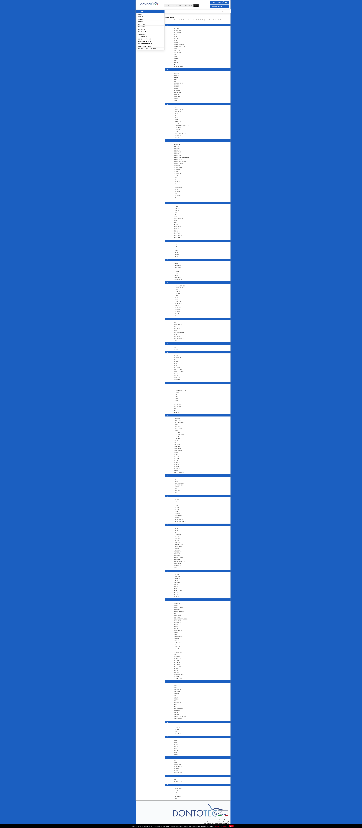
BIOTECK (176, 87)
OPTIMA (176, 509)
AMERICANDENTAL (179, 44)
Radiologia (141, 29)
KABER (176, 356)
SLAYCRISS (177, 642)
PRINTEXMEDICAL (179, 562)
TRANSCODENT (178, 709)
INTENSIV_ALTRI (179, 338)
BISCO (176, 89)
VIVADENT (177, 750)
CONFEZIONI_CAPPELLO (181, 125)
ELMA (175, 216)
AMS (175, 48)
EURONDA (177, 234)
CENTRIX (176, 119)
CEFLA (176, 117)
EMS (175, 220)
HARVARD (177, 294)
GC (175, 269)
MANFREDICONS (179, 423)
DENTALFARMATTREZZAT (181, 158)
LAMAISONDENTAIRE (180, 390)
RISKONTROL (178, 590)
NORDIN (176, 489)
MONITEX (177, 462)
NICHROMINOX (178, 485)
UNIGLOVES (177, 733)
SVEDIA (176, 672)
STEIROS (176, 660)
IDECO (176, 322)
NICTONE (176, 487)
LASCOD (176, 400)
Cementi (140, 17)
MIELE (176, 452)
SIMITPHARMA (178, 637)
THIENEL (176, 699)
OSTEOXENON (178, 519)
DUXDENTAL (177, 195)
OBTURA (176, 499)
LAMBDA (176, 392)
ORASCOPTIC (178, 515)
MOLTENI (176, 460)
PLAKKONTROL (178, 544)
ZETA (175, 792)
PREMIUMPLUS (178, 558)
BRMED (176, 101)
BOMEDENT (177, 93)
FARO (175, 246)
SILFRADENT (178, 631)
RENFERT (177, 578)
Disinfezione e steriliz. (146, 46)
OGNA (176, 503)
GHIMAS (176, 273)
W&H (175, 761)
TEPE (175, 695)
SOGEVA (176, 650)
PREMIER (177, 556)
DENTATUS (177, 166)
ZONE (175, 798)
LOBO (175, 410)
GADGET (176, 263)
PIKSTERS (177, 542)
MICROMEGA (178, 450)
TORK (175, 705)
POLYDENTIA (178, 552)
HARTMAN (177, 292)
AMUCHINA (177, 50)
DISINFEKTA (177, 181)
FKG (175, 248)
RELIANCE (177, 576)
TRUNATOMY (178, 719)
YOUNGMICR (178, 781)
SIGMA (176, 627)
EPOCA (176, 224)
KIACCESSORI (178, 369)
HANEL (176, 290)
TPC (175, 707)
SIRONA (176, 641)
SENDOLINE (177, 615)
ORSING (176, 517)
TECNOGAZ (177, 689)
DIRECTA (176, 179)
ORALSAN (177, 513)
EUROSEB (177, 238)
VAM (175, 740)
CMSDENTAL (177, 121)
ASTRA (176, 62)
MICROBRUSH (178, 448)
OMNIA (176, 505)
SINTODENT (177, 639)
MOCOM (176, 456)
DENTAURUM (178, 168)
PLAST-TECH (178, 546)
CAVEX (176, 115)
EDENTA (176, 214)
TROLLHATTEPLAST (180, 717)
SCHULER (177, 609)
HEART (176, 298)
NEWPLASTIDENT (179, 483)
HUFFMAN (177, 311)
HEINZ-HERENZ (178, 302)
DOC (175, 185)
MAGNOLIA (177, 419)
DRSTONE (177, 191)
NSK (175, 493)
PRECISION (177, 554)
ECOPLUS (177, 208)
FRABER (176, 252)
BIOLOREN (177, 85)
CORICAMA (177, 127)
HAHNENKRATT (178, 288)
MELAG (176, 440)
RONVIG (176, 596)
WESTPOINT (177, 765)
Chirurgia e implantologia (147, 49)
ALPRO (176, 40)
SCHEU (176, 605)
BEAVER (176, 77)
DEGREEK (177, 148)
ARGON (176, 58)
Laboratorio (142, 31)
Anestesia (141, 24)
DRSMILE (176, 189)
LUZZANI (176, 412)
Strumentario (142, 36)
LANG (175, 394)
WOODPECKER (178, 773)
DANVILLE (177, 144)
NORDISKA (177, 491)
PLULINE (176, 548)
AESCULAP (177, 32)
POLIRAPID (177, 550)
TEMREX (176, 693)
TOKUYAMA (177, 703)
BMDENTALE (177, 91)
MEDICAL (176, 436)
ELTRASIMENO (178, 218)
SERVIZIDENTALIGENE (181, 619)
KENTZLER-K (178, 363)
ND (175, 479)
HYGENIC (177, 313)
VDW (175, 742)
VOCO (176, 754)
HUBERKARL (177, 309)
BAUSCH (176, 73)
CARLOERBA (178, 111)
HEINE (176, 300)
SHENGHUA (177, 621)
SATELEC (177, 603)
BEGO (176, 79)
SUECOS (176, 670)
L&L (175, 386)
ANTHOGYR (177, 52)
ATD (175, 64)
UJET (175, 725)
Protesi (140, 22)
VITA (175, 748)
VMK (175, 752)
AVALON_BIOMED (179, 66)
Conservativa (142, 34)
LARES (176, 396)
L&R (175, 388)
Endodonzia (142, 27)
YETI (175, 779)
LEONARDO (177, 406)
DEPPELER (177, 174)
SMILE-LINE (177, 646)
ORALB (176, 511)
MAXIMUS (177, 430)
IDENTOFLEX (178, 324)
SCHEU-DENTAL (178, 607)
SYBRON (176, 676)
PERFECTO (177, 534)
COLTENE (177, 123)
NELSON (176, 481)
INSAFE (176, 334)
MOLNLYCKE (177, 458)
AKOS (176, 36)
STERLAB (177, 664)
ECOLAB (176, 206)
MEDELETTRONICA (179, 434)
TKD (175, 701)
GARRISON (177, 267)
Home (141, 12)
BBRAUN (176, 75)
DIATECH (176, 177)
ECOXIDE (177, 210)
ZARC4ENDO (177, 788)
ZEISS (176, 790)
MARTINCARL (178, 429)
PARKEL (176, 528)
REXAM (176, 584)
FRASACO (177, 256)
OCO (175, 501)
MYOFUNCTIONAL (179, 472)
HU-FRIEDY (177, 308)
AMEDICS (177, 42)
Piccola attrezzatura (145, 44)
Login (223, 11)
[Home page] (148, 4)
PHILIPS (176, 536)
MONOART (177, 464)
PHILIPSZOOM (178, 538)
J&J (175, 347)
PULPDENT (177, 566)
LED (175, 402)
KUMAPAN (177, 377)
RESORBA (177, 582)
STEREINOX (177, 662)
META (175, 442)
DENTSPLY (177, 172)
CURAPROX (177, 135)
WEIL (175, 763)
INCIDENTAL (177, 328)
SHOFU (176, 625)
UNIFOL (176, 731)
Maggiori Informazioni (220, 826)
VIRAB (176, 746)
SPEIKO (176, 654)
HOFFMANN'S (178, 304)
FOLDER (176, 250)
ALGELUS (177, 38)
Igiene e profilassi (144, 41)
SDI (175, 613)
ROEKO (176, 592)
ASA (175, 60)
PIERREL (176, 540)
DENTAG (176, 154)
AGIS (175, 34)
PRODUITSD (177, 564)
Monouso (141, 19)
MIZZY (176, 454)
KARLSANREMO (178, 358)
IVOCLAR (176, 340)
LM (175, 408)
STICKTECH (177, 666)
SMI (175, 644)
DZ (175, 199)
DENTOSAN (177, 170)
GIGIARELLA (177, 277)
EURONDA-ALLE (178, 236)
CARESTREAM (178, 109)
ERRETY (176, 228)
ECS (175, 212)
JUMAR (176, 349)
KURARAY (177, 379)
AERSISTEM (177, 30)
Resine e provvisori (144, 39)
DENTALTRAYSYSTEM (180, 162)
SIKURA (176, 629)
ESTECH (176, 230)
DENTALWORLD (178, 164)
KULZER (176, 375)
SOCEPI (176, 648)
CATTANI (176, 113)
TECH (175, 687)
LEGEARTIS (177, 404)
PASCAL (176, 530)
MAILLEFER (177, 421)
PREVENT (177, 560)
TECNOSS (177, 691)
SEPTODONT (178, 617)
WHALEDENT (178, 767)
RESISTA (176, 580)
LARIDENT (177, 398)
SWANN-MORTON (179, 674)
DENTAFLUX (177, 152)
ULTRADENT (177, 727)
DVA (175, 197)
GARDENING (177, 265)
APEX (175, 54)
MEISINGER (177, 438)
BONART (176, 95)
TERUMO (176, 697)
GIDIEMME (177, 275)
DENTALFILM (178, 160)
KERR (175, 365)
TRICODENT (177, 715)
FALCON (176, 244)
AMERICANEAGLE (179, 46)
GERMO (176, 271)
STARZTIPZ (177, 658)
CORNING (177, 129)
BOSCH (176, 99)
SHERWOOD (177, 623)
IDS (175, 326)
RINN (175, 588)
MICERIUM (177, 446)
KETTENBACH (178, 367)
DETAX (176, 175)
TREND (176, 713)
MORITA (176, 466)
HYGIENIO (177, 315)
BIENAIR (176, 81)
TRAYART (177, 711)
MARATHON (177, 427)
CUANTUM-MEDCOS (180, 133)
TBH (175, 685)
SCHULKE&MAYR (179, 611)
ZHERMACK (177, 796)
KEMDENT (177, 362)
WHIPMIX (176, 769)
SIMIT (175, 635)
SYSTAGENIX (178, 678)
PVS (175, 568)
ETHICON (176, 232)
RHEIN (176, 586)
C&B (175, 107)
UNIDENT (176, 729)
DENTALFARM (178, 156)
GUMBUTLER (178, 279)
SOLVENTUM (178, 652)
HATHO (176, 296)
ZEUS (175, 794)
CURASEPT (177, 137)
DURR (175, 193)
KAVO (175, 360)
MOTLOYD (177, 468)
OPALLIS (176, 507)
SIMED (176, 633)
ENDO (176, 222)
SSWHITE (177, 656)
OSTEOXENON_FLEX (180, 521)
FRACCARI (177, 254)
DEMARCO (177, 150)
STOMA (176, 668)
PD (175, 532)
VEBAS (176, 744)
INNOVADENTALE (179, 332)
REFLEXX (177, 574)
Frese (139, 14)
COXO (176, 131)
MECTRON (177, 432)
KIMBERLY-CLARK (179, 371)
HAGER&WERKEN (179, 286)
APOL (175, 56)
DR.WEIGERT (178, 187)
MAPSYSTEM (178, 425)
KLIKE (176, 373)
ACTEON (176, 28)
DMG (175, 183)
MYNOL (176, 470)
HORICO (176, 306)
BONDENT (177, 97)
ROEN (176, 594)
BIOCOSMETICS (179, 83)
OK (231, 826)
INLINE (176, 330)
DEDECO (176, 146)
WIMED (176, 771)
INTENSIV (177, 336)
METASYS (177, 444)
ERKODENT (177, 226)
